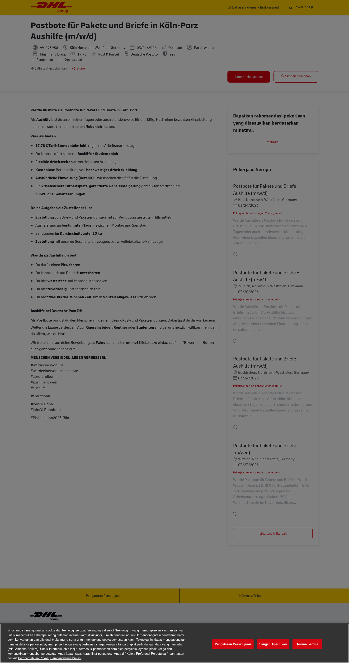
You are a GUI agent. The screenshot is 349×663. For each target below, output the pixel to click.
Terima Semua (307, 644)
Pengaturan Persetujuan (233, 644)
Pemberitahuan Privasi (33, 658)
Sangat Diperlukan (273, 644)
